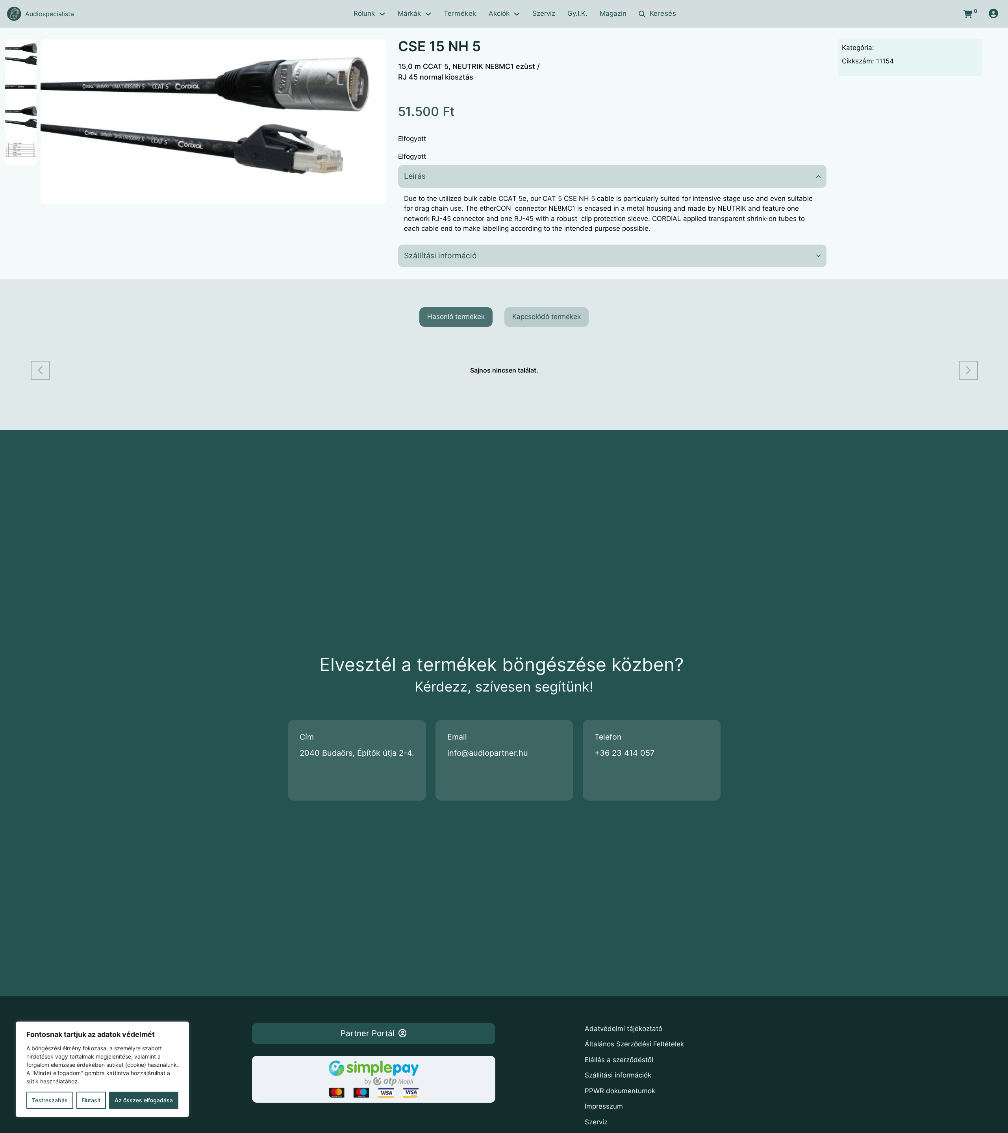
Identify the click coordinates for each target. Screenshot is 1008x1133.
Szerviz (543, 13)
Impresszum (604, 1106)
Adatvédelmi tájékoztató (623, 1029)
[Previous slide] (40, 370)
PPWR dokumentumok (620, 1091)
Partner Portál (368, 1033)
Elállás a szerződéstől (619, 1060)
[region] (102, 1069)
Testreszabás (50, 1100)
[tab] (456, 317)
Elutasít (91, 1100)
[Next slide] (968, 370)
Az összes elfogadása (144, 1100)
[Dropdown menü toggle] (382, 14)
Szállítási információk (618, 1075)
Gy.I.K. (577, 13)
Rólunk (364, 13)
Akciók (499, 13)
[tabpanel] (504, 370)
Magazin (613, 13)
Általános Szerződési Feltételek (634, 1044)
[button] (375, 50)
